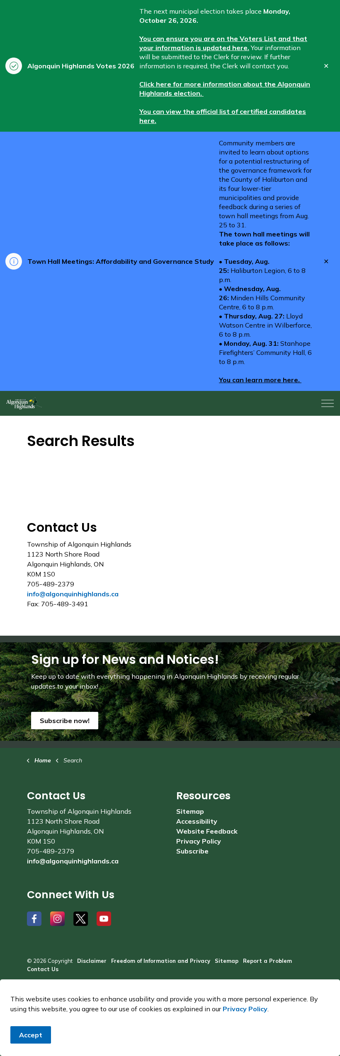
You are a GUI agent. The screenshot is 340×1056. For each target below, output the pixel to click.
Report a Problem (267, 960)
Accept (30, 1035)
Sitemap (190, 811)
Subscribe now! (65, 720)
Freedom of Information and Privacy (160, 960)
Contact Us (42, 969)
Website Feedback (207, 831)
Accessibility (196, 821)
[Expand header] (327, 403)
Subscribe (192, 851)
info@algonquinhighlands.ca (73, 594)
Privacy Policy (245, 1009)
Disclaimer (92, 960)
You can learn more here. (260, 380)
